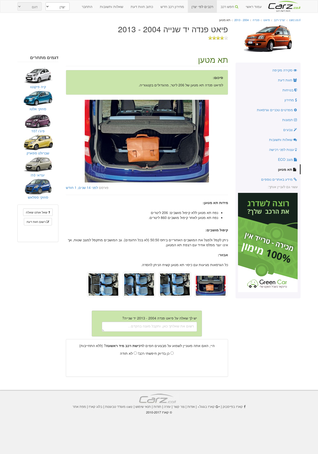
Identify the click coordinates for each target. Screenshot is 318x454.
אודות (191, 406)
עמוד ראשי (254, 6)
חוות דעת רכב (283, 4)
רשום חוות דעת (36, 221)
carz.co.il (295, 20)
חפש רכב (228, 6)
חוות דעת (285, 79)
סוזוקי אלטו (38, 108)
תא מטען (285, 169)
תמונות (288, 119)
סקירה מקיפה (282, 70)
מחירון (289, 99)
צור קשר (179, 406)
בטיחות (288, 89)
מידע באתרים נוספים (277, 179)
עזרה (167, 406)
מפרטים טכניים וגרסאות (275, 109)
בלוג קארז (95, 406)
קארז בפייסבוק (233, 406)
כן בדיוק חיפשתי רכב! (154, 353)
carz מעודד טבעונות (119, 406)
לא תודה (127, 353)
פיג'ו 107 (38, 130)
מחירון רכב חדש (172, 6)
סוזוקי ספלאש (38, 197)
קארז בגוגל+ (206, 406)
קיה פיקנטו (38, 86)
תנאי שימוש (143, 406)
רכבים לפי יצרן (202, 6)
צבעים (288, 129)
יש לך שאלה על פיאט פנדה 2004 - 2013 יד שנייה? (159, 317)
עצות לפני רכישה (282, 149)
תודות (157, 406)
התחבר (87, 6)
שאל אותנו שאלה (37, 212)
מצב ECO (286, 159)
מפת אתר (79, 406)
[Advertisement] (159, 428)
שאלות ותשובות (111, 6)
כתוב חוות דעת (142, 6)
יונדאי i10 (38, 175)
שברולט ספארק (38, 152)
